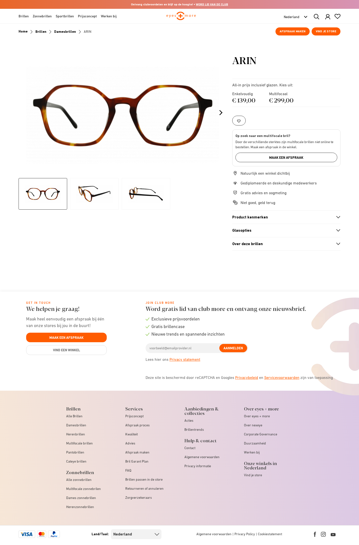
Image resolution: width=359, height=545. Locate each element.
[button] (328, 17)
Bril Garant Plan (136, 461)
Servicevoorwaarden (281, 377)
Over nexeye (253, 425)
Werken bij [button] (109, 16)
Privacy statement (184, 359)
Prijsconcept (134, 416)
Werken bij (252, 452)
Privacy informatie (197, 466)
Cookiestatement (270, 534)
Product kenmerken (284, 217)
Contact (189, 448)
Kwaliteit (131, 434)
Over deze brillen (284, 243)
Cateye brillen (76, 461)
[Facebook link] (315, 534)
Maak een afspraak (286, 157)
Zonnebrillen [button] (42, 16)
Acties (188, 420)
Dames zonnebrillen (81, 498)
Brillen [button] (24, 16)
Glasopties (284, 230)
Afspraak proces (137, 425)
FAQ (128, 470)
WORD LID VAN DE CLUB (212, 4)
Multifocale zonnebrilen (83, 489)
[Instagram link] (323, 534)
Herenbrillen (75, 434)
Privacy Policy (244, 534)
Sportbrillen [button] (65, 16)
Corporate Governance (260, 434)
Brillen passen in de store (144, 479)
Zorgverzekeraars (138, 498)
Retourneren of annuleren (144, 488)
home (23, 31)
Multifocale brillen (79, 443)
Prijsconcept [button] (87, 16)
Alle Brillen (74, 416)
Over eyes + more (257, 416)
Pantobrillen (75, 452)
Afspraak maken (293, 31)
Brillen (40, 32)
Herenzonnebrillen (80, 507)
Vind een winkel (66, 350)
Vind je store (326, 31)
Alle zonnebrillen (79, 480)
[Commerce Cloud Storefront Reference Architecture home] (181, 18)
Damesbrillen (65, 32)
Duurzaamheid (255, 443)
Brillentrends (194, 429)
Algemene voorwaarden (202, 457)
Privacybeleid (246, 377)
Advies (130, 443)
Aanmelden (233, 348)
